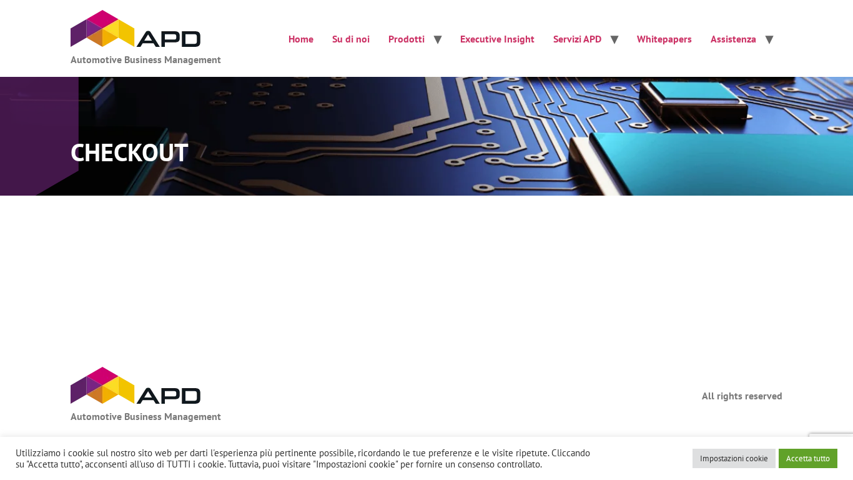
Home (300, 38)
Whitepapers (664, 38)
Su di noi (351, 38)
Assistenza (733, 38)
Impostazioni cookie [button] (734, 458)
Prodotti (406, 38)
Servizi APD (577, 38)
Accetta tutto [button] (808, 458)
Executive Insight (497, 38)
